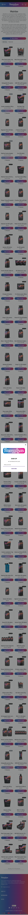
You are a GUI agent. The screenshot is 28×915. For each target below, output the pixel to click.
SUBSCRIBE (14, 468)
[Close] (25, 444)
